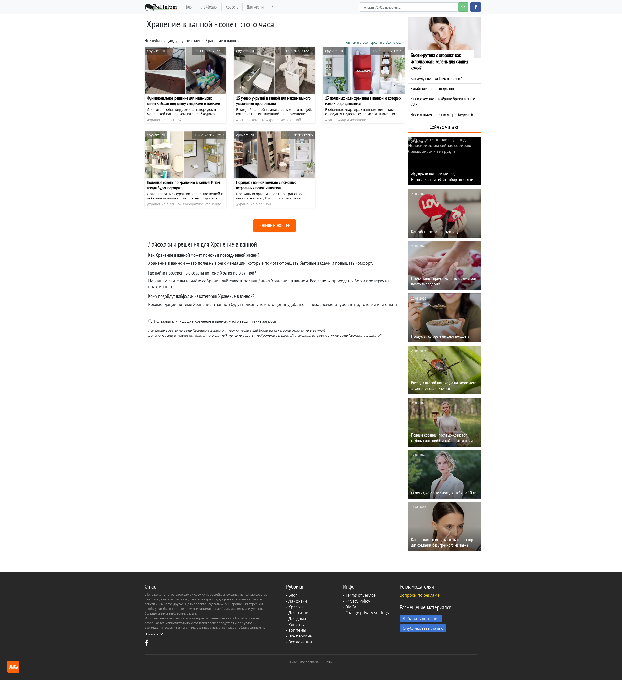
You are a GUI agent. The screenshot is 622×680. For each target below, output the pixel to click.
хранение (360, 119)
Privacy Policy (357, 601)
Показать (152, 634)
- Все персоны (299, 636)
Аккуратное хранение (203, 204)
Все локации (395, 42)
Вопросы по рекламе (420, 595)
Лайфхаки (209, 7)
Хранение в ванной (165, 119)
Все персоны (372, 42)
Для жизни (255, 7)
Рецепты (296, 624)
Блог (189, 7)
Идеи (345, 119)
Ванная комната (251, 119)
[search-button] (463, 7)
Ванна (332, 119)
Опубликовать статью (423, 628)
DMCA (350, 607)
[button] (475, 7)
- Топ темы (296, 630)
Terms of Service (360, 595)
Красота (232, 7)
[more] (272, 7)
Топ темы (352, 42)
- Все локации (299, 642)
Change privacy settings (367, 612)
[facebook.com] (146, 643)
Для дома (297, 618)
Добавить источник (421, 618)
